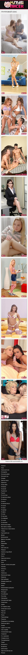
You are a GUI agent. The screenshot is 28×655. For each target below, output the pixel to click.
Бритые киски (4, 480)
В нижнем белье (5, 503)
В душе (3, 493)
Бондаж (3, 478)
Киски (2, 556)
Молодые (3, 591)
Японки (3, 652)
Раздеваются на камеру (7, 621)
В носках (3, 505)
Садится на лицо (5, 627)
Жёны (2, 545)
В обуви (3, 507)
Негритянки (4, 602)
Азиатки (3, 465)
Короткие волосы (5, 558)
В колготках (4, 495)
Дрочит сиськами (5, 539)
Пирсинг (3, 610)
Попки (2, 615)
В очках (3, 514)
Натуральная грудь (6, 600)
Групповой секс (5, 533)
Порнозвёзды (4, 617)
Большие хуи (4, 476)
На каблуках (4, 594)
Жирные (3, 549)
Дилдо (3, 535)
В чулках (3, 520)
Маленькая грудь (5, 575)
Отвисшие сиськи (6, 608)
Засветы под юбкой (6, 552)
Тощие (3, 642)
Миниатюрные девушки (7, 587)
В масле (3, 501)
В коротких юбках (6, 497)
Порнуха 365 (8, 461)
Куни (2, 562)
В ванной (3, 488)
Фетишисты (4, 644)
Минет (3, 585)
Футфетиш (4, 646)
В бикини (3, 486)
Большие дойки (5, 474)
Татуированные (5, 640)
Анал (2, 467)
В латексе (4, 499)
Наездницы (4, 598)
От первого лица (5, 606)
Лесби (3, 570)
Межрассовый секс (6, 581)
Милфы (3, 583)
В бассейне (4, 484)
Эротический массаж (6, 650)
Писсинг (3, 612)
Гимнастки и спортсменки (8, 528)
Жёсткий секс (5, 547)
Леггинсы (3, 568)
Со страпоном (5, 636)
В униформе (4, 518)
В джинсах (4, 491)
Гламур (3, 531)
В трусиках (4, 516)
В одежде (3, 509)
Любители (4, 573)
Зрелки (3, 554)
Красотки (3, 560)
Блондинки (4, 472)
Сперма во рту (5, 638)
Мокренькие (4, 589)
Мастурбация (4, 579)
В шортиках (4, 522)
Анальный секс (5, 470)
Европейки (4, 543)
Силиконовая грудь (6, 631)
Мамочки (3, 577)
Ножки (3, 604)
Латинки (3, 566)
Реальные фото (5, 623)
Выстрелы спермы (6, 526)
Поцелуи (3, 619)
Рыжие (3, 625)
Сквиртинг (4, 634)
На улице (3, 596)
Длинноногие (4, 537)
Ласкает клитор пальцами (8, 564)
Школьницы (4, 648)
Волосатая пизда (5, 524)
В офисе (3, 512)
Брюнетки (3, 482)
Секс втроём (4, 629)
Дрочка (3, 541)
